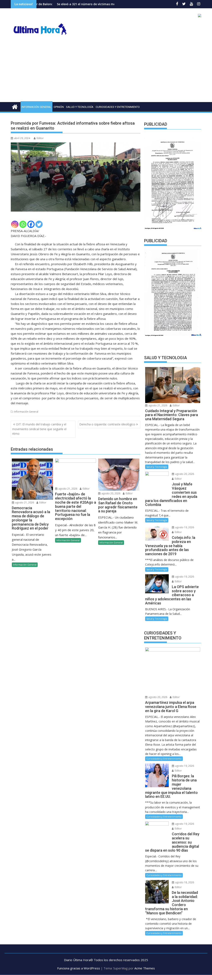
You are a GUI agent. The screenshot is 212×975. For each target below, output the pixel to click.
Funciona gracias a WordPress (78, 968)
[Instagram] (14, 224)
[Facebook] (31, 224)
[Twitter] (39, 224)
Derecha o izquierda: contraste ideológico (107, 424)
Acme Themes (144, 968)
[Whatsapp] (22, 224)
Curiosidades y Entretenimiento (118, 106)
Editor (40, 138)
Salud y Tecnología (79, 106)
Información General (36, 106)
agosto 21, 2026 (24, 502)
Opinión (59, 106)
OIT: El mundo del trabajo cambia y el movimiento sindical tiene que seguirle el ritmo (39, 429)
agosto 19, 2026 (184, 527)
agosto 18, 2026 (184, 882)
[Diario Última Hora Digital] (14, 106)
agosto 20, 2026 (110, 493)
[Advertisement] (106, 71)
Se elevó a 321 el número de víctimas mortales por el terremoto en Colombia (81, 4)
